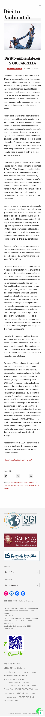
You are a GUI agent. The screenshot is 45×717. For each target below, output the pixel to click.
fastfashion (8, 485)
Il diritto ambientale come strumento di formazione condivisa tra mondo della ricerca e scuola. (21, 610)
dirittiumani (8, 675)
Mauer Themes (32, 713)
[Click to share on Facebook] (18, 476)
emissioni (25, 682)
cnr (22, 672)
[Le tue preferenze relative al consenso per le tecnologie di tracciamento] (41, 713)
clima (29, 668)
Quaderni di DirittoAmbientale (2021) (17, 626)
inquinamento (24, 689)
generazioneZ (19, 485)
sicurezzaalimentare (11, 697)
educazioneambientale (12, 682)
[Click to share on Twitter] (5, 476)
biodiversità (21, 668)
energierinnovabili (10, 685)
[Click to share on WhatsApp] (31, 476)
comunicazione (17, 482)
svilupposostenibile (11, 701)
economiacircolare (14, 679)
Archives (7, 566)
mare (36, 689)
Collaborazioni (15, 68)
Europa (20, 685)
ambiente (10, 667)
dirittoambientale (30, 482)
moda (37, 485)
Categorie (8, 579)
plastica (20, 693)
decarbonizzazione (31, 672)
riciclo (27, 693)
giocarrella (29, 485)
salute (33, 693)
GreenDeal (9, 689)
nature (6, 488)
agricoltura (15, 663)
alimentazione (26, 664)
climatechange (12, 672)
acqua (6, 663)
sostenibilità (26, 697)
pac (14, 693)
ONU (10, 693)
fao (25, 685)
